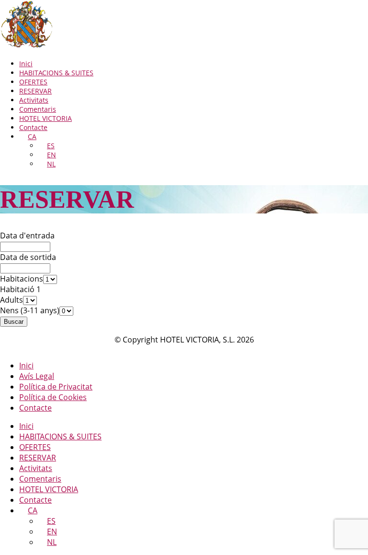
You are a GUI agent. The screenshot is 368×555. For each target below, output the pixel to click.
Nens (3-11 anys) (29, 310)
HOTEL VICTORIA (45, 118)
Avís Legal (36, 376)
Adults (11, 300)
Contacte (33, 127)
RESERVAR (35, 90)
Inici (26, 63)
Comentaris (37, 109)
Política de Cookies (53, 397)
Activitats (33, 100)
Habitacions (21, 278)
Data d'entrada (27, 235)
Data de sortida (28, 257)
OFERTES (33, 81)
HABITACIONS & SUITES (56, 72)
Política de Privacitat (55, 386)
